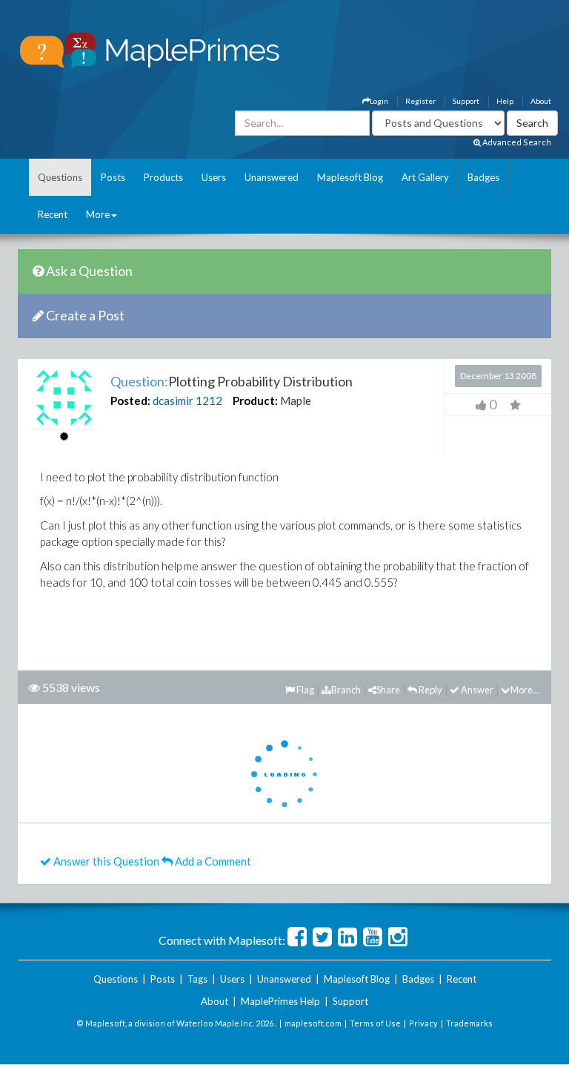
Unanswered (271, 177)
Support (466, 100)
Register (420, 100)
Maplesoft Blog (350, 177)
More (98, 214)
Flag (304, 690)
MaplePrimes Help (280, 1001)
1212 (209, 400)
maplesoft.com (313, 1023)
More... (524, 690)
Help (504, 100)
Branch (346, 690)
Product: (255, 400)
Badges (483, 177)
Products (163, 177)
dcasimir (173, 400)
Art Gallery (425, 177)
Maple (295, 400)
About (540, 100)
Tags (197, 979)
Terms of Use (375, 1023)
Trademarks (469, 1023)
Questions (60, 177)
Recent (52, 214)
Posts (113, 177)
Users (214, 177)
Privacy (423, 1023)
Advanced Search (516, 142)
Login (379, 100)
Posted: (130, 400)
